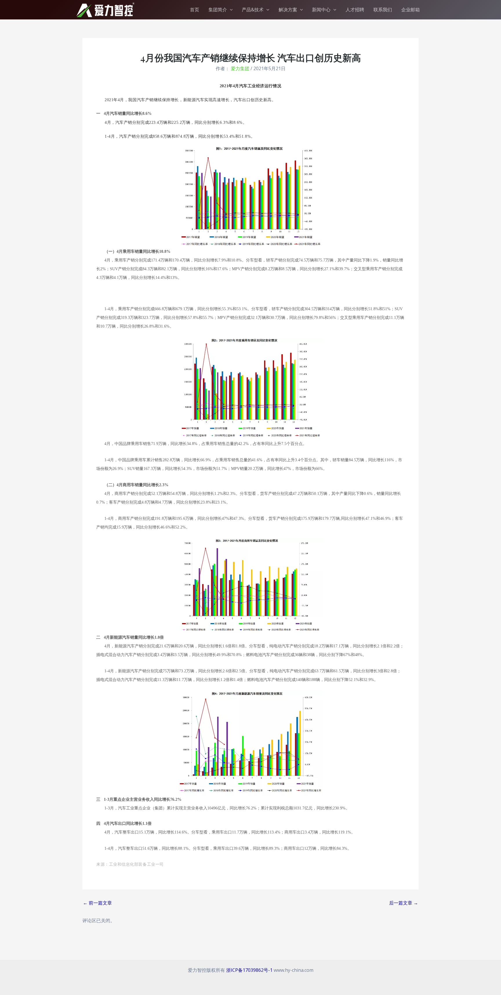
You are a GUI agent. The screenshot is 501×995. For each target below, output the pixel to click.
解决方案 (288, 9)
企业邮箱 (410, 9)
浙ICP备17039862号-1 (249, 970)
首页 (194, 9)
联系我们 (382, 9)
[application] (230, 9)
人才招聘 (355, 9)
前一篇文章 (97, 902)
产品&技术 (253, 9)
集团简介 (217, 9)
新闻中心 (321, 9)
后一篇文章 (403, 902)
